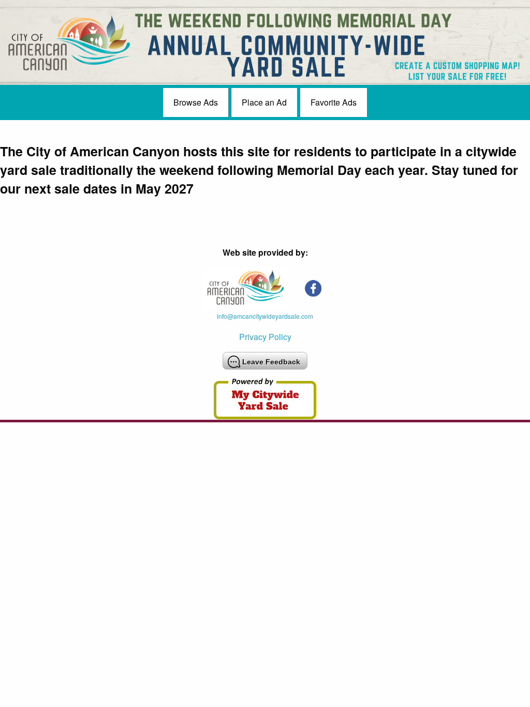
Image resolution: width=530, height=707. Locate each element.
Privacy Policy (265, 337)
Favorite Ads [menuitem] (334, 102)
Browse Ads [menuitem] (195, 102)
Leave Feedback (271, 362)
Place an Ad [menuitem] (264, 102)
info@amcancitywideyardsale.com (265, 316)
